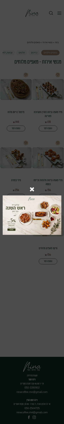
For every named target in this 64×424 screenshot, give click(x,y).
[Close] (32, 189)
